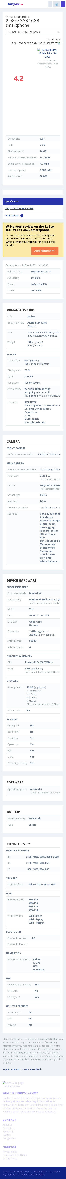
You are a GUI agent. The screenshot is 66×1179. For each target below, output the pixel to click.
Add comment (45, 251)
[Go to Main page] (33, 1083)
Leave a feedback (31, 1069)
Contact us (8, 1128)
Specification (12, 201)
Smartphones (13, 265)
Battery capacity (17, 170)
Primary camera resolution (22, 157)
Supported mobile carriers (19, 208)
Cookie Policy (10, 1158)
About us (7, 1124)
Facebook (8, 1131)
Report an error (11, 1069)
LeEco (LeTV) (51, 60)
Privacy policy (10, 1151)
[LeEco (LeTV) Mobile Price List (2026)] (47, 53)
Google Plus (9, 1138)
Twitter (6, 1134)
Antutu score (15, 176)
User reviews (13, 215)
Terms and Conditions (15, 1155)
